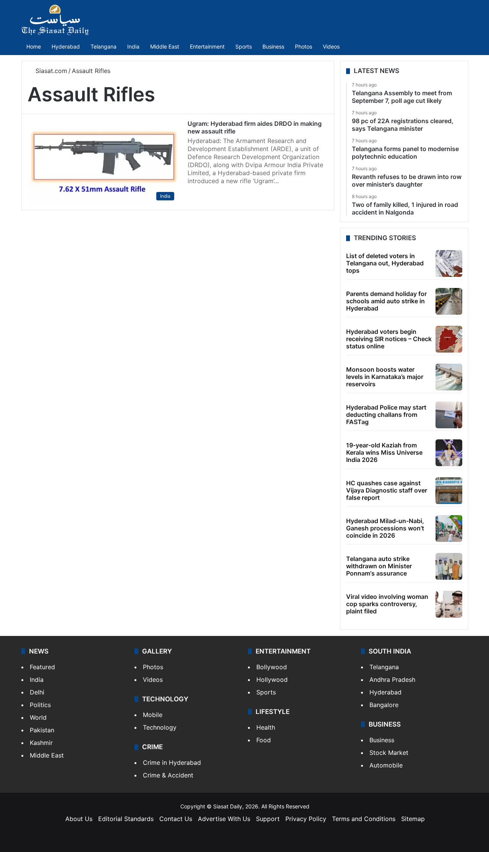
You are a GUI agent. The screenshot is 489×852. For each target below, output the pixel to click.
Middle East (164, 46)
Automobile (386, 765)
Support (268, 819)
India (133, 46)
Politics (40, 705)
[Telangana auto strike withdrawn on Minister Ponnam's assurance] (449, 566)
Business (273, 46)
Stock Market (388, 752)
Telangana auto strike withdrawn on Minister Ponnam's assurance (379, 566)
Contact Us (175, 819)
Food (263, 740)
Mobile (152, 715)
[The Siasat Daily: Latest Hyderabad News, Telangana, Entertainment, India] (55, 20)
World (38, 717)
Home (33, 46)
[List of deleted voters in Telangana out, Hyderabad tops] (449, 263)
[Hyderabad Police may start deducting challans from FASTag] (449, 415)
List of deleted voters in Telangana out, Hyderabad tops (385, 263)
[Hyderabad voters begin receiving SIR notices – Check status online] (449, 339)
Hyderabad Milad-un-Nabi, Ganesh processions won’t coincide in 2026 (385, 528)
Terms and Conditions (363, 819)
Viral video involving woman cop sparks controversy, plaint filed (387, 604)
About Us (78, 819)
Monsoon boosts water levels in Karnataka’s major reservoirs (384, 377)
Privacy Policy (305, 819)
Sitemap (413, 819)
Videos (331, 46)
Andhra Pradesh (392, 679)
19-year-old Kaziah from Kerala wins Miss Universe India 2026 (384, 452)
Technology (159, 727)
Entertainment (207, 46)
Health (265, 727)
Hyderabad (66, 46)
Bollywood (271, 667)
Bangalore (383, 705)
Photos (303, 46)
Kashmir (41, 742)
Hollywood (272, 679)
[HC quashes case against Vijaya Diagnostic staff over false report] (449, 490)
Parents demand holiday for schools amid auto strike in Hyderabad (386, 301)
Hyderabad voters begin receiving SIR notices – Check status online (389, 339)
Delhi (37, 692)
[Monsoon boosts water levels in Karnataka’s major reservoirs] (449, 377)
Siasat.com (50, 71)
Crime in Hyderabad (172, 762)
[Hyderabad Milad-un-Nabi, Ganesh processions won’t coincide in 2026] (449, 528)
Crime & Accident (168, 775)
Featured (42, 667)
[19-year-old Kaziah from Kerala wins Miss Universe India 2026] (449, 452)
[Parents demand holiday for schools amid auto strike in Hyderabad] (449, 301)
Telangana (104, 46)
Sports (243, 46)
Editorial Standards (126, 819)
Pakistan (42, 730)
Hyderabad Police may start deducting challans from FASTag (386, 414)
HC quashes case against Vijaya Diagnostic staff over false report (386, 490)
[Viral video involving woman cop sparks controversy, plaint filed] (449, 604)
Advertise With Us (224, 819)
